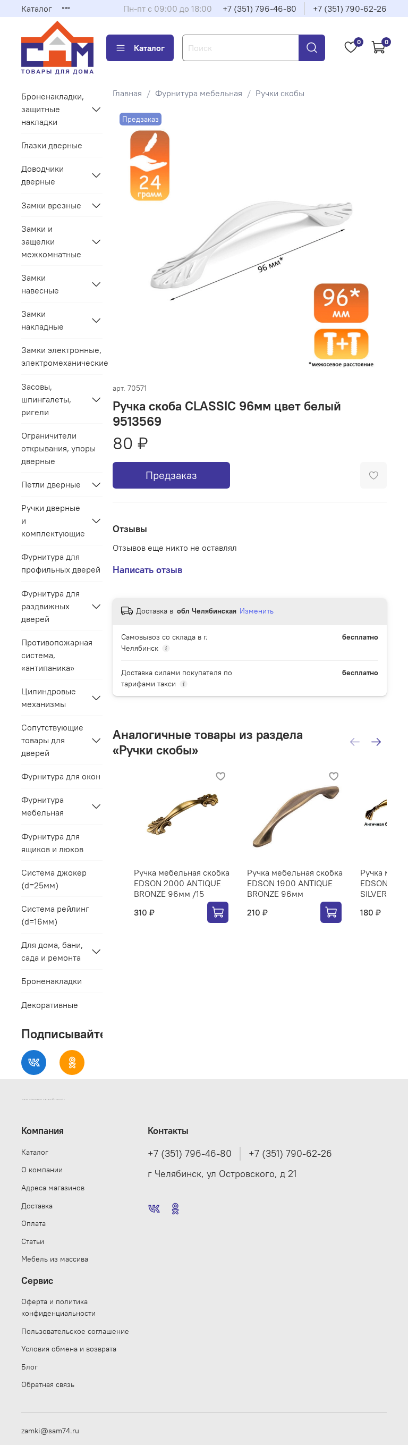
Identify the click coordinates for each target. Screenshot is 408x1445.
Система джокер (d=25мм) (54, 878)
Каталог (36, 8)
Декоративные (49, 1004)
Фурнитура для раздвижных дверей (50, 606)
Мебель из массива (54, 1259)
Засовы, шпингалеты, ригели (46, 399)
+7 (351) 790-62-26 (350, 8)
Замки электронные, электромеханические (62, 356)
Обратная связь (47, 1384)
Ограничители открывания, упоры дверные (58, 448)
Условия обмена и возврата (68, 1349)
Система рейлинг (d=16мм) (55, 915)
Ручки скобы (280, 93)
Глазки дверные (51, 145)
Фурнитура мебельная (198, 93)
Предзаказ (171, 475)
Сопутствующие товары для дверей (52, 740)
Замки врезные (51, 205)
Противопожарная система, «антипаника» (56, 655)
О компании (42, 1169)
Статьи (32, 1241)
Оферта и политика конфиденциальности (58, 1307)
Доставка (37, 1206)
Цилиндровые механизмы (48, 697)
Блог (29, 1367)
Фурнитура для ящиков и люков (52, 842)
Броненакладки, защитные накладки (52, 109)
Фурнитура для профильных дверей (60, 563)
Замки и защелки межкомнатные (51, 241)
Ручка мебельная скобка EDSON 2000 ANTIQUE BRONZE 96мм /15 (182, 883)
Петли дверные (51, 484)
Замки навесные (40, 284)
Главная (127, 93)
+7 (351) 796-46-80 (259, 8)
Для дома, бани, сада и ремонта (52, 951)
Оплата (33, 1223)
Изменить (257, 611)
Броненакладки (51, 981)
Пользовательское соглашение (75, 1331)
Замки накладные (42, 320)
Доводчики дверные (42, 175)
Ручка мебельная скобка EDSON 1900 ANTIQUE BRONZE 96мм (295, 883)
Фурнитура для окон (60, 776)
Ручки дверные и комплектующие (53, 520)
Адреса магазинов (52, 1187)
